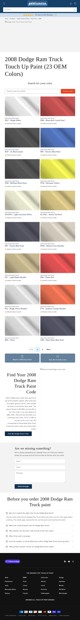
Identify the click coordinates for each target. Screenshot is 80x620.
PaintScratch (12, 615)
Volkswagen (45, 593)
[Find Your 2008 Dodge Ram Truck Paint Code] (57, 403)
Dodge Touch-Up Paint (23, 18)
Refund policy (32, 615)
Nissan (25, 589)
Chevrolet (44, 577)
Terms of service (42, 615)
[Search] (74, 9)
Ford (24, 581)
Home (6, 18)
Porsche (44, 589)
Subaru (7, 593)
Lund (43, 585)
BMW (25, 577)
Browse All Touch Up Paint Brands (40, 600)
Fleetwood (8, 581)
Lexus (25, 585)
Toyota (25, 593)
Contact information (64, 615)
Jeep (6, 585)
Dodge (61, 577)
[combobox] (40, 9)
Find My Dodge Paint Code (18, 434)
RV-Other (62, 589)
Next (48, 349)
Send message (23, 486)
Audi (6, 577)
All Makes (12, 18)
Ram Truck (34, 18)
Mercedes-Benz (10, 589)
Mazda (61, 585)
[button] (4, 3)
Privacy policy (22, 615)
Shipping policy (53, 615)
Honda (43, 581)
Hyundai (62, 581)
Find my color (68, 91)
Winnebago (63, 593)
